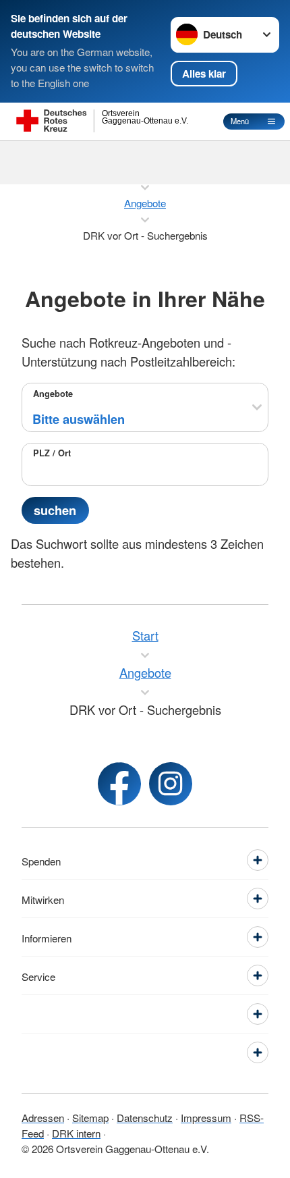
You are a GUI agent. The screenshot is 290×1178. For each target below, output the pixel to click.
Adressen (43, 1117)
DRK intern (76, 1132)
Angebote (53, 393)
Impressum (206, 1117)
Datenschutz (145, 1117)
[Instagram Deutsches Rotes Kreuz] (170, 783)
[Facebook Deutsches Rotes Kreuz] (119, 783)
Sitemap (90, 1117)
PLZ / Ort (52, 453)
